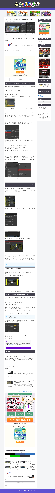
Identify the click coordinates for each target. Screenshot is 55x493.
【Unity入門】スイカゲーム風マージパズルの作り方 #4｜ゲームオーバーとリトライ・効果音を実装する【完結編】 (44, 108)
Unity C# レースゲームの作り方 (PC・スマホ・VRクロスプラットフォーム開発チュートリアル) (15, 450)
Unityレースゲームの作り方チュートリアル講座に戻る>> (26, 391)
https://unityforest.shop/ (12, 344)
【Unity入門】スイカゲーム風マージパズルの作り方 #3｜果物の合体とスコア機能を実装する (44, 113)
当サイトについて (21, 490)
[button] (25, 456)
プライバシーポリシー (30, 490)
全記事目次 (25, 490)
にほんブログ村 (40, 96)
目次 (19, 79)
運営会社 (35, 490)
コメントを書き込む (20, 482)
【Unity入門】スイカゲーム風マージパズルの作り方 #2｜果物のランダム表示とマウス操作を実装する (44, 117)
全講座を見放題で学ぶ (20, 72)
